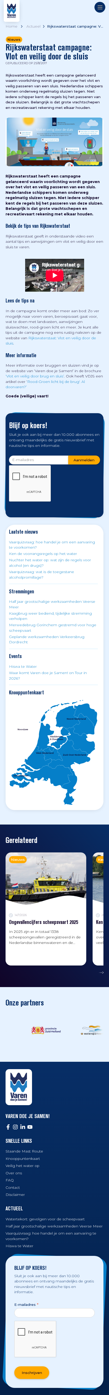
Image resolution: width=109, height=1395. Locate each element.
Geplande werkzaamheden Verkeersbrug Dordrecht (46, 639)
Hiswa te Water (23, 666)
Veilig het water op (22, 1166)
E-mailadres (26, 1304)
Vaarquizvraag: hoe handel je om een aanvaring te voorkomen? (52, 545)
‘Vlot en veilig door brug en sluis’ (35, 376)
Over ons (14, 1173)
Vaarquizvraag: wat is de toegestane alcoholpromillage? (41, 574)
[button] (99, 972)
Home (11, 26)
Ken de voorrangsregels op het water (43, 554)
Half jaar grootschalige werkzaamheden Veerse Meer (52, 604)
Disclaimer (15, 1194)
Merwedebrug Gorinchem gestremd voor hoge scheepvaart (52, 628)
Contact (13, 1187)
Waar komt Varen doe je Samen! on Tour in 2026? (48, 675)
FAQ (10, 1180)
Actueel (33, 26)
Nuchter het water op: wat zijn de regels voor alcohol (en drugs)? (50, 563)
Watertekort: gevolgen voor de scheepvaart (45, 1219)
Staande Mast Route (24, 1151)
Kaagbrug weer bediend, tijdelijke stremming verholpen (50, 616)
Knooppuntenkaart (23, 1158)
